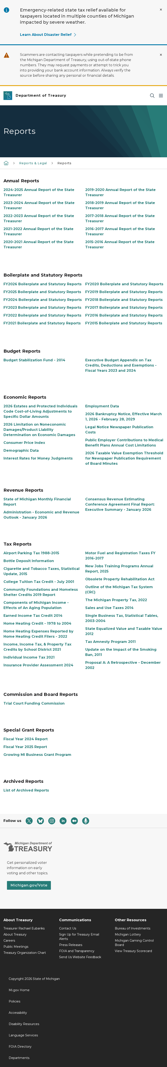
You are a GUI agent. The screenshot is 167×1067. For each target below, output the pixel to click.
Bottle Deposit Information (28, 561)
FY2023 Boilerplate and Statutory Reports (42, 307)
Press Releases (70, 945)
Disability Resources (24, 1024)
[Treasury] (6, 163)
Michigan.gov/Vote (28, 885)
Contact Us (67, 928)
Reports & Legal (33, 163)
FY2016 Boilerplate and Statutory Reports (124, 315)
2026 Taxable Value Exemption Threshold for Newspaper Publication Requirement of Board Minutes (124, 458)
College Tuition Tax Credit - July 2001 (38, 582)
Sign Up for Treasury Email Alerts (79, 937)
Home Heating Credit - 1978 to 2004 (37, 623)
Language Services (23, 1035)
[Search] (152, 95)
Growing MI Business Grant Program (37, 755)
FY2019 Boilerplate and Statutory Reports (124, 292)
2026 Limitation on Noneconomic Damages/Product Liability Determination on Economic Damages (39, 429)
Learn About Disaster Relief (46, 35)
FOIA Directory (20, 1047)
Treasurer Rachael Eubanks (24, 928)
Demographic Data (21, 450)
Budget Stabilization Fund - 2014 (34, 360)
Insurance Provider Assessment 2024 (38, 665)
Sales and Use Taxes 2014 (109, 608)
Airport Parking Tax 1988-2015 (31, 553)
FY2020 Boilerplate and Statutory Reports (124, 284)
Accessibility (18, 1013)
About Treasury (15, 934)
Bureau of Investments (132, 928)
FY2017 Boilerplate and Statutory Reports (124, 307)
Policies (14, 1001)
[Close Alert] (161, 9)
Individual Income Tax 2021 (29, 657)
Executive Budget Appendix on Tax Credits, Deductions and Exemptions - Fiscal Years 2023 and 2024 (121, 365)
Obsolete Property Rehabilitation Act (119, 579)
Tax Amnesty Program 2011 (110, 642)
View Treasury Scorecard (133, 951)
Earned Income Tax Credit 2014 (32, 616)
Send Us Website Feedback (80, 957)
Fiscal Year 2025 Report (25, 747)
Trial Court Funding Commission (34, 703)
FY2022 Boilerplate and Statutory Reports (42, 315)
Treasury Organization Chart (24, 953)
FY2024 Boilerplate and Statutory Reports (42, 300)
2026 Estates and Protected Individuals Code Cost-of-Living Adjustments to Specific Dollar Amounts (40, 411)
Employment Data (102, 406)
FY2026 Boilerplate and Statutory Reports (42, 284)
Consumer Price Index (24, 443)
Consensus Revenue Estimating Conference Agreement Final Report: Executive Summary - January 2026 (120, 504)
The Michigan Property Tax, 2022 (116, 600)
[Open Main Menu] (161, 95)
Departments (19, 1058)
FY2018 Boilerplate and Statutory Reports (124, 300)
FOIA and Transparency (76, 951)
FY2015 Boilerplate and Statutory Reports (123, 323)
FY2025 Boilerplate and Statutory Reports (42, 292)
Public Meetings (15, 947)
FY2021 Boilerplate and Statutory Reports (42, 323)
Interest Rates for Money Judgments (38, 458)
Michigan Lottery (128, 934)
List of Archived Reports (26, 790)
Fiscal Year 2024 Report (25, 739)
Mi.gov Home (19, 990)
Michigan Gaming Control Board (134, 943)
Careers (9, 941)
